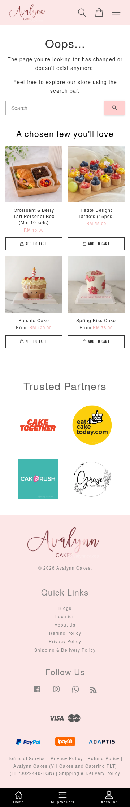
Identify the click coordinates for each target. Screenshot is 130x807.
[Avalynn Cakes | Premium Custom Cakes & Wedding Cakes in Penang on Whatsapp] (75, 692)
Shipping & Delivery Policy (65, 650)
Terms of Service (27, 758)
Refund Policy (65, 633)
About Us (65, 624)
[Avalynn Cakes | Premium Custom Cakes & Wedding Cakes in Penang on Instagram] (56, 692)
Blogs (65, 608)
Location (65, 616)
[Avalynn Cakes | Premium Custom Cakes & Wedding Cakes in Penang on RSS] (94, 691)
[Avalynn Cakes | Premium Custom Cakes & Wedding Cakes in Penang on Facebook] (37, 692)
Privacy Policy (65, 641)
